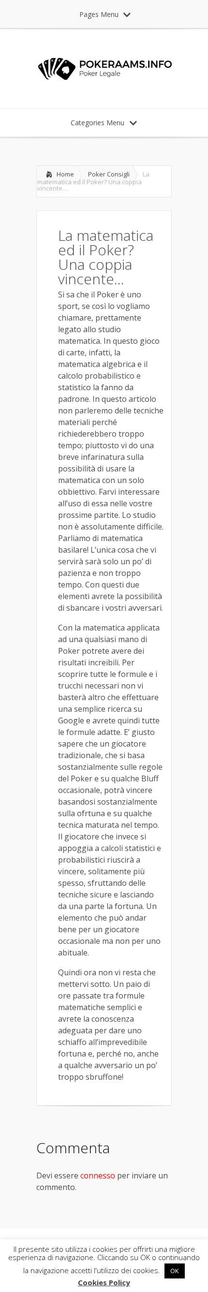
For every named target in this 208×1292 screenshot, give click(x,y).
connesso (97, 1175)
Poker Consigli (109, 174)
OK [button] (174, 1270)
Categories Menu (97, 122)
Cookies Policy (104, 1282)
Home (65, 174)
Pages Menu (99, 14)
